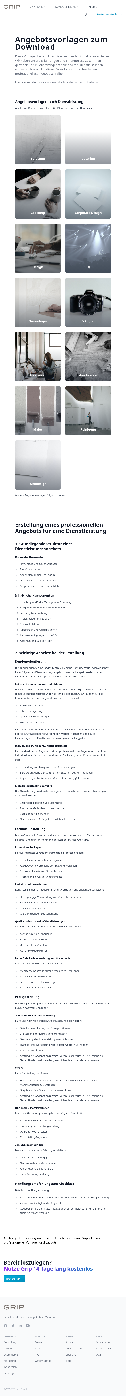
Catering (9, 1373)
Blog (68, 1360)
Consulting (10, 1342)
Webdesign (10, 1367)
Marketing (10, 1360)
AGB (98, 1354)
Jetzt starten (13, 1278)
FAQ (37, 1354)
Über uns (70, 1354)
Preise (92, 6)
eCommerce (11, 1354)
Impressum (103, 1342)
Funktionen (37, 6)
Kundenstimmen (67, 6)
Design (8, 1348)
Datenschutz (103, 1348)
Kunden (70, 1342)
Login (85, 14)
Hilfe (37, 1348)
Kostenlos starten (107, 14)
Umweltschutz (73, 1348)
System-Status (43, 1360)
